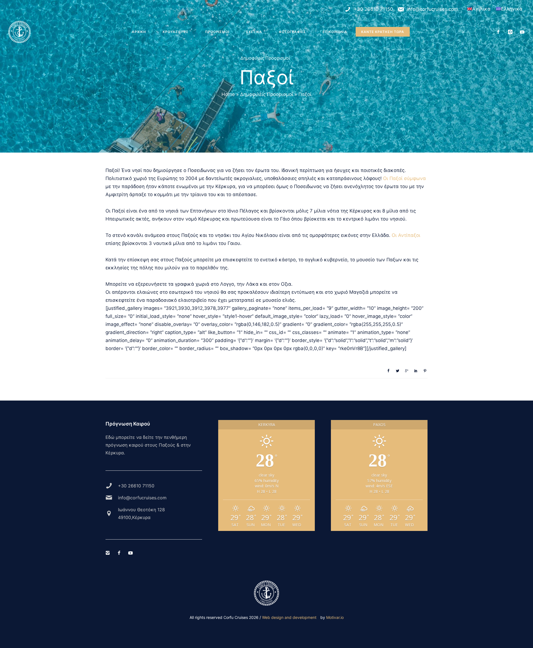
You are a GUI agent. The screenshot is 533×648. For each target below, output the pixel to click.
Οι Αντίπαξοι (406, 235)
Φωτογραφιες (292, 32)
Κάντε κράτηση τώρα (382, 32)
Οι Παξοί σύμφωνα (404, 178)
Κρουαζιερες (175, 32)
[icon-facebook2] (500, 32)
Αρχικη (139, 32)
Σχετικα (254, 32)
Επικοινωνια (335, 32)
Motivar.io (335, 617)
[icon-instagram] (512, 32)
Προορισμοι (217, 32)
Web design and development (289, 617)
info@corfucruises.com (432, 9)
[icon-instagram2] (109, 553)
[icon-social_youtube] (522, 32)
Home (228, 94)
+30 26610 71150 (373, 9)
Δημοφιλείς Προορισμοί (265, 58)
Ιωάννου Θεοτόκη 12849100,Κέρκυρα (141, 513)
